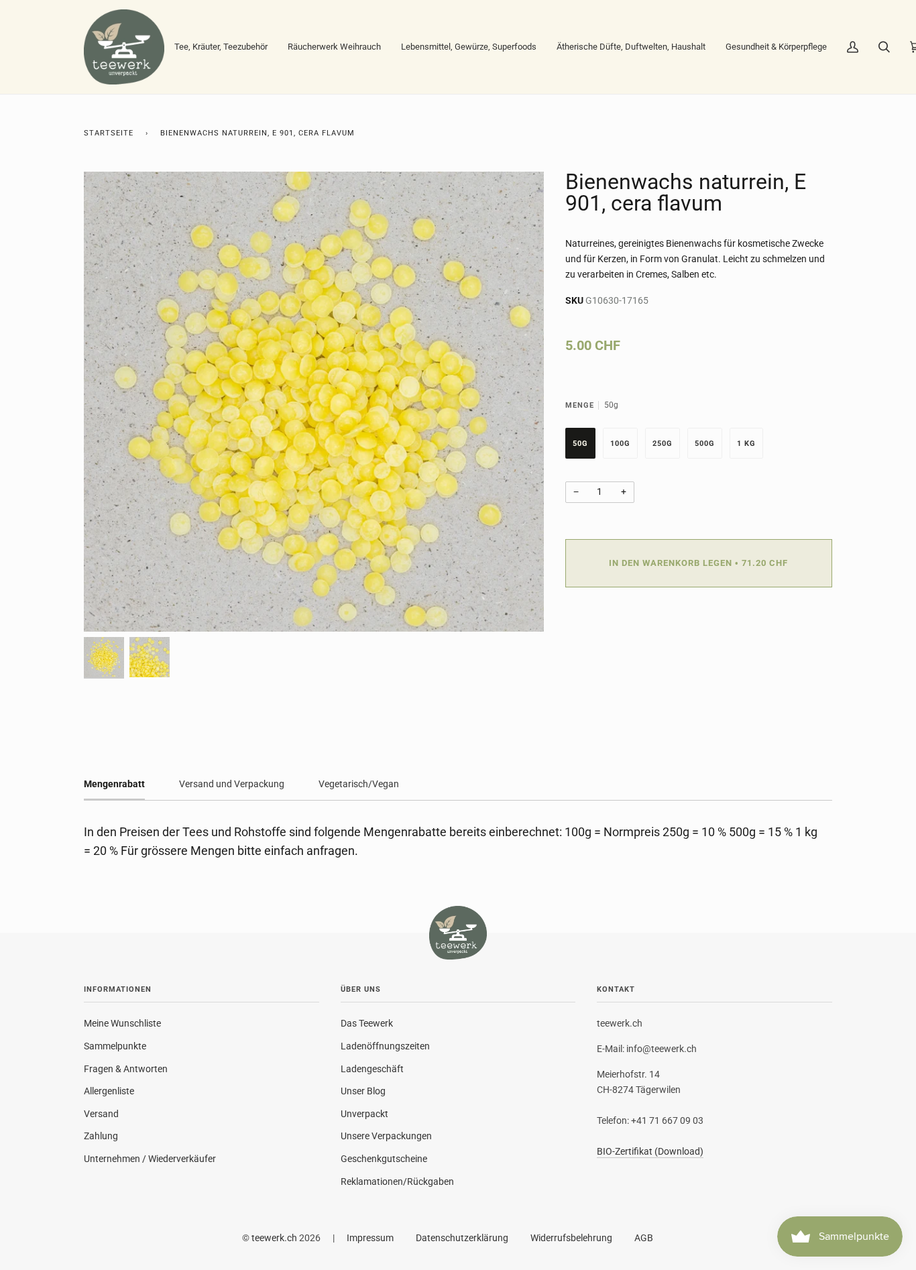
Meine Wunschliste (122, 1023)
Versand (101, 1113)
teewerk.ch (274, 1237)
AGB (643, 1237)
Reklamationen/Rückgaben (397, 1181)
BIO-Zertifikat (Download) (650, 1151)
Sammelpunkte (115, 1046)
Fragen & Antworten (126, 1068)
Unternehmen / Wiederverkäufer (150, 1158)
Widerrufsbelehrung (571, 1237)
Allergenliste (109, 1091)
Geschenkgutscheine (384, 1158)
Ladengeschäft (372, 1068)
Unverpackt (364, 1113)
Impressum (370, 1237)
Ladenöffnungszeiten (385, 1046)
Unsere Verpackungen (386, 1136)
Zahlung (101, 1136)
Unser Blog (363, 1091)
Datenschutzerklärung (462, 1237)
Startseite (108, 133)
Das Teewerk (367, 1023)
